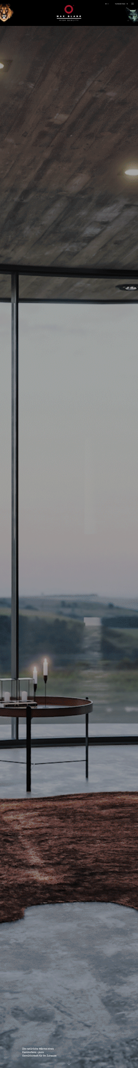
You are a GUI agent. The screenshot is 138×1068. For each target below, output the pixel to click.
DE (106, 3)
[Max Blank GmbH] (69, 13)
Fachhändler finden (120, 3)
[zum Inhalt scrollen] (69, 1063)
